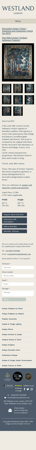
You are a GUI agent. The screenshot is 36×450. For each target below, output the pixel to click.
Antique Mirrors (7, 329)
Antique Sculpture (8, 345)
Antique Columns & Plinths (12, 366)
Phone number (7, 272)
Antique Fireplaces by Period (12, 308)
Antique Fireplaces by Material (13, 314)
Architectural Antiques (9, 355)
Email (4, 280)
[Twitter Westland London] (28, 390)
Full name (6, 264)
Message (6, 289)
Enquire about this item (14, 214)
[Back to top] (32, 446)
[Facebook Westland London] (25, 390)
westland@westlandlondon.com (19, 254)
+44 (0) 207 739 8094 (18, 395)
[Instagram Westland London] (31, 390)
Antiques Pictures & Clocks (11, 340)
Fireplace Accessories (9, 319)
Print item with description (10, 220)
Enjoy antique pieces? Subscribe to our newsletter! (21, 410)
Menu (18, 21)
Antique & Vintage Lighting (11, 324)
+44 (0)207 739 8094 (12, 251)
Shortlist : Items (11, 231)
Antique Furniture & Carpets (12, 334)
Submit (6, 299)
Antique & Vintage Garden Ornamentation (17, 360)
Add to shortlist (10, 226)
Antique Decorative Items (11, 350)
